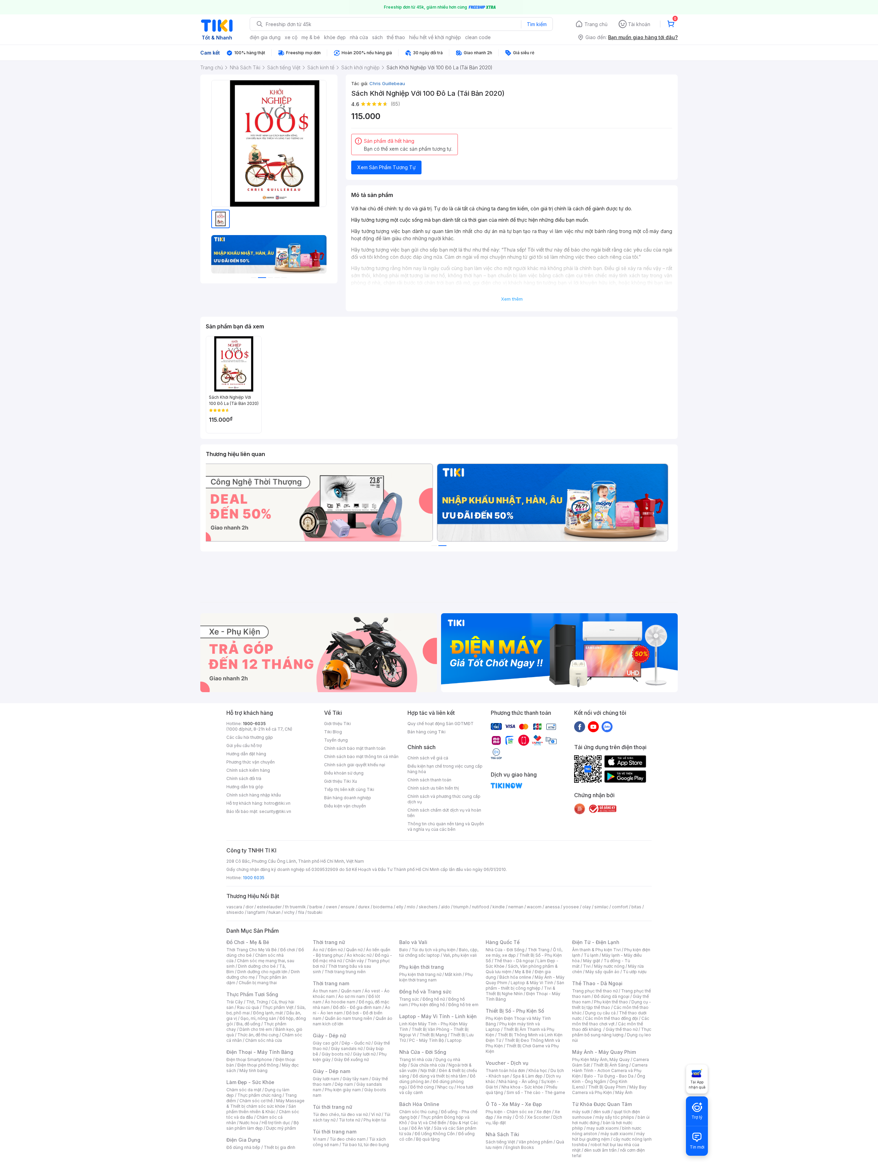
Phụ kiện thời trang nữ (420, 974)
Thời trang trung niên (345, 971)
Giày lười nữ (364, 1054)
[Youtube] (593, 726)
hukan (275, 912)
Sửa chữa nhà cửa (428, 1065)
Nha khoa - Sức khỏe (522, 1087)
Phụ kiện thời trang (421, 967)
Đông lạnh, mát (268, 1012)
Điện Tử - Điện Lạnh (595, 942)
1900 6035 (253, 877)
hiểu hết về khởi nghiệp (435, 37)
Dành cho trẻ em (255, 1029)
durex (364, 906)
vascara (234, 906)
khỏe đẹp (335, 37)
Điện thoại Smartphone (249, 1059)
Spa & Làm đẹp (528, 1076)
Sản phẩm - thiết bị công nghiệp (525, 985)
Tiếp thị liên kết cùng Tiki (349, 789)
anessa (552, 906)
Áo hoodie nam (340, 1001)
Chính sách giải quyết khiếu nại (354, 764)
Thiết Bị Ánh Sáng (610, 1065)
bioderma (383, 906)
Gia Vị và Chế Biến (428, 1122)
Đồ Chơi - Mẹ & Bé (247, 942)
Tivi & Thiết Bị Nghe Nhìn (520, 991)
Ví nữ (376, 1114)
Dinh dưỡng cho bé (257, 966)
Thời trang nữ (329, 942)
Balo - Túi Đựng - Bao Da (608, 1076)
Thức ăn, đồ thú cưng (257, 1034)
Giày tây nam (355, 1078)
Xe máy (504, 1117)
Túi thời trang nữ (332, 1107)
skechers (428, 906)
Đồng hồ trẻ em (463, 1004)
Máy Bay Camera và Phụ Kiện (609, 1089)
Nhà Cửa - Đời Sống (422, 1052)
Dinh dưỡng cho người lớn (262, 971)
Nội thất (428, 1070)
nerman (515, 906)
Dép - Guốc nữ (356, 1043)
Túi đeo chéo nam (348, 1139)
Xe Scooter (538, 1117)
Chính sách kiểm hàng (248, 770)
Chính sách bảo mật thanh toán (354, 748)
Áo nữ (318, 949)
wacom (534, 906)
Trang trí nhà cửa (415, 1059)
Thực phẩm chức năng (259, 1095)
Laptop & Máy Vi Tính (532, 982)
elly (399, 906)
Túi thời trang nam (334, 1131)
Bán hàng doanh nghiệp (347, 797)
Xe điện (543, 1111)
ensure (348, 906)
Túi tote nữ (349, 1119)
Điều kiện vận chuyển (345, 805)
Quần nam (351, 990)
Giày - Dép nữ (329, 1035)
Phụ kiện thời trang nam (436, 977)
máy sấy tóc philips (614, 1117)
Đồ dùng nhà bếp (243, 1147)
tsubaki (315, 912)
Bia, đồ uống (248, 1023)
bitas (636, 906)
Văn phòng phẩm (536, 1141)
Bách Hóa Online (419, 1104)
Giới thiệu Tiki (337, 723)
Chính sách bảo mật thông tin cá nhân (361, 756)
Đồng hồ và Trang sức (425, 991)
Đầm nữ (335, 949)
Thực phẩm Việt (278, 1007)
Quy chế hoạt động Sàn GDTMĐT (440, 723)
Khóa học (538, 1070)
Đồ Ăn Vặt (420, 1128)
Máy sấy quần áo (602, 971)
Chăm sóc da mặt (243, 1089)
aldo (445, 906)
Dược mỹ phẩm (281, 1128)
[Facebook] (579, 726)
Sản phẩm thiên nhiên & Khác (261, 1109)
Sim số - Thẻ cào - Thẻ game (536, 1092)
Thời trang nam (331, 983)
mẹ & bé (310, 37)
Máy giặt (591, 960)
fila (301, 912)
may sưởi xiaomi (602, 1128)
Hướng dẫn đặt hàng (246, 753)
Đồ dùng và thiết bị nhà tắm (439, 1076)
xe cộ (291, 37)
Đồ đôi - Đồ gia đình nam (357, 1007)
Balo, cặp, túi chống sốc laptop (438, 952)
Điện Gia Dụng (243, 1140)
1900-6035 (254, 723)
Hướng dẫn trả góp (244, 786)
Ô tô (519, 1117)
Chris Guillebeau (387, 83)
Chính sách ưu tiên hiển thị (433, 788)
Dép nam (344, 1084)
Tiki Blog (333, 731)
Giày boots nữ (335, 1054)
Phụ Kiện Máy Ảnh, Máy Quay (601, 1059)
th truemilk (295, 906)
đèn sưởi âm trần (600, 1150)
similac (601, 906)
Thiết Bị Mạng (433, 1034)
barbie (315, 906)
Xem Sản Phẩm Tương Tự (386, 167)
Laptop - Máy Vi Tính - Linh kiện (438, 1016)
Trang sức (409, 999)
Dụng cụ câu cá (600, 1012)
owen (331, 906)
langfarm (256, 912)
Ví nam (319, 1139)
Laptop (454, 1040)
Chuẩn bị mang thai (258, 982)
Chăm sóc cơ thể (256, 1100)
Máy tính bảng (253, 1070)
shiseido (235, 912)
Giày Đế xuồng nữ (351, 1059)
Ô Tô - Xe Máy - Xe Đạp (514, 1104)
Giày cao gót (325, 1043)
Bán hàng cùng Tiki (426, 731)
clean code (478, 37)
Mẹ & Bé (523, 971)
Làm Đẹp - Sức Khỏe (250, 1082)
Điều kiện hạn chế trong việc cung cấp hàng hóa (445, 769)
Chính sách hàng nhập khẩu (253, 795)
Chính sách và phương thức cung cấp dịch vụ (443, 799)
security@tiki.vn (275, 811)
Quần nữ (354, 949)
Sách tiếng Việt (500, 1141)
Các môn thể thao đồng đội (611, 1018)
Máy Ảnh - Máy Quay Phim (604, 1052)
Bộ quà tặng (428, 1139)
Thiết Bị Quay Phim (607, 1087)
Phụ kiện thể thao (611, 1001)
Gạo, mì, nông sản (258, 1018)
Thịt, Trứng (257, 1001)
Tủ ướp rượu (634, 971)
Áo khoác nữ (359, 955)
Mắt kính (453, 974)
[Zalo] (607, 726)
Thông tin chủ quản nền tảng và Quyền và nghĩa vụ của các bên (445, 826)
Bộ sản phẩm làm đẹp (262, 1125)
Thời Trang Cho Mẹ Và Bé (251, 949)
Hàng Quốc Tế (503, 942)
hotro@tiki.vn (277, 803)
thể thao (396, 37)
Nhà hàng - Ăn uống (518, 1081)
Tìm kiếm (537, 24)
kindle (499, 906)
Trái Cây (234, 1001)
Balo (403, 949)
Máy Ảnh (623, 1092)
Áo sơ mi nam (351, 996)
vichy (289, 912)
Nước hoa (248, 1122)
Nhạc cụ (445, 1087)
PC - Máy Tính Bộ (426, 1040)
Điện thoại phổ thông (257, 1065)
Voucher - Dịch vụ (507, 1063)
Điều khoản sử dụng (344, 773)
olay (586, 906)
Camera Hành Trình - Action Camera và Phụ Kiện (610, 1070)
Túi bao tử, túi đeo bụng (365, 1144)
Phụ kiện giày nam (343, 1089)
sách (377, 37)
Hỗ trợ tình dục (276, 1122)
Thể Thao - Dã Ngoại (597, 983)
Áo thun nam (325, 990)
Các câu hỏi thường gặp (249, 737)
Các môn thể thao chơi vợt (610, 1021)
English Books (520, 1147)
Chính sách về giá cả (427, 757)
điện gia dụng (265, 37)
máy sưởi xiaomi (617, 1133)
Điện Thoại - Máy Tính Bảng (259, 1052)
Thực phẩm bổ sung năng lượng (611, 1032)
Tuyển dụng (336, 740)
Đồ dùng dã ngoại (611, 996)
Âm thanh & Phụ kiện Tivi (596, 949)
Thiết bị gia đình (279, 1147)
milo (411, 906)
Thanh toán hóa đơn (505, 1070)
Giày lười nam (326, 1078)
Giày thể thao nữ (622, 1029)
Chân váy (354, 960)
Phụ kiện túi (375, 1119)
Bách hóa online (515, 977)
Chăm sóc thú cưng (418, 1111)
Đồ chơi (287, 949)
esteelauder (269, 906)
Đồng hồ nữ (434, 999)
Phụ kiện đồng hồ (428, 1004)
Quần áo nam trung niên (348, 1018)
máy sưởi (581, 1111)
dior (249, 906)
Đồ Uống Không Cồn (435, 1133)
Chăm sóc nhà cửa (263, 1040)
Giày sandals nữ (347, 1048)
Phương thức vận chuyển (250, 762)
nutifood (480, 906)
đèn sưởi (601, 1111)
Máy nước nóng (609, 966)
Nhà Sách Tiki (502, 1134)
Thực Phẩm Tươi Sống (252, 994)
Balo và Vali (413, 942)
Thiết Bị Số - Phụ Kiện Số (515, 1011)
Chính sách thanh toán (429, 779)
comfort (620, 906)
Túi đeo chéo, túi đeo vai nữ (340, 1114)
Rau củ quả (248, 1007)
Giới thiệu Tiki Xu (340, 781)
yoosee (571, 906)
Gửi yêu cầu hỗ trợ (244, 745)
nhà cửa (359, 37)
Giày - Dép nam (331, 1071)
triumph (460, 906)
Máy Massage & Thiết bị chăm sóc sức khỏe (265, 1103)
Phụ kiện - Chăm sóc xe (509, 1111)
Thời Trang (538, 949)
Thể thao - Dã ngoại (514, 960)
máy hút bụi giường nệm (608, 1136)
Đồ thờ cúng (422, 1087)
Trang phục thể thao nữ (595, 990)
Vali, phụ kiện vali (460, 955)
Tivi (587, 966)
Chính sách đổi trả (243, 778)
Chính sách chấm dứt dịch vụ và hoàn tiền (444, 812)
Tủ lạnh (591, 955)
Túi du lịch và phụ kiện (433, 949)
